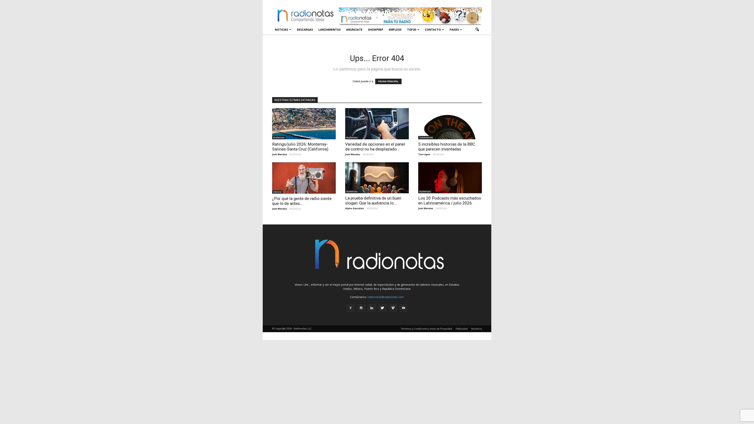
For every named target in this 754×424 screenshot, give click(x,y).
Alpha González (354, 208)
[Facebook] (350, 308)
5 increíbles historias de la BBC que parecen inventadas (446, 146)
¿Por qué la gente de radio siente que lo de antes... (302, 201)
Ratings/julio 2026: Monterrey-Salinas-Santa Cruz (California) (300, 146)
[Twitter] (382, 308)
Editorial (277, 192)
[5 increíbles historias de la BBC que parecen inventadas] (450, 123)
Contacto (433, 29)
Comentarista (426, 137)
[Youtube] (403, 308)
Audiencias (279, 137)
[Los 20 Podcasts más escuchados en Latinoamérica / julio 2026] (450, 177)
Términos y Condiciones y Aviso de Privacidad (426, 328)
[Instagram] (361, 308)
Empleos (395, 29)
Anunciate (354, 29)
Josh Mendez (279, 154)
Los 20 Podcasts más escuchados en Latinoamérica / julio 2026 (449, 200)
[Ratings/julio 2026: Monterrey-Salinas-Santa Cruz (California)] (304, 123)
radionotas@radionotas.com (386, 297)
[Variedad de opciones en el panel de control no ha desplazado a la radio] (377, 123)
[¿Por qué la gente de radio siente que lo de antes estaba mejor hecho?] (304, 178)
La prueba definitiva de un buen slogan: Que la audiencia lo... (373, 200)
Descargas (305, 29)
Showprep (375, 29)
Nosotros (476, 328)
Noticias (281, 29)
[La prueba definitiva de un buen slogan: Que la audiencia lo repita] (377, 177)
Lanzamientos (329, 29)
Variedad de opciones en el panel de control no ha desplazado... (375, 146)
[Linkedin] (372, 308)
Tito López (424, 154)
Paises (454, 29)
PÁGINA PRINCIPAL (388, 81)
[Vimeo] (393, 308)
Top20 (411, 29)
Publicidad (462, 328)
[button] (477, 29)
